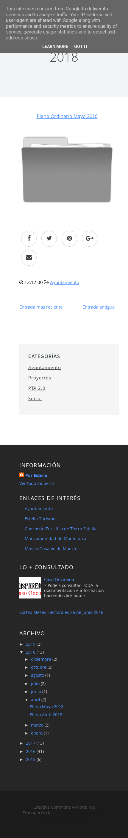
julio (36, 683)
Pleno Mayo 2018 (46, 706)
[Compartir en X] (49, 238)
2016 (31, 751)
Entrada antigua (98, 307)
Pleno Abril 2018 (46, 714)
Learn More (55, 46)
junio (36, 691)
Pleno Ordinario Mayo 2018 (67, 116)
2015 (31, 759)
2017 (31, 743)
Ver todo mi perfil (36, 483)
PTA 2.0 (37, 388)
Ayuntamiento (64, 282)
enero (37, 733)
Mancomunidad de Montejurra (55, 538)
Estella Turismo (40, 518)
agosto (38, 675)
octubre (39, 667)
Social (35, 398)
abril (36, 699)
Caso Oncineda (59, 579)
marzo (38, 725)
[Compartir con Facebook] (28, 238)
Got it (81, 46)
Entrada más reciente (41, 307)
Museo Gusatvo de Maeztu (51, 548)
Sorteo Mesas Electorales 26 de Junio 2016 (61, 612)
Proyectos (39, 378)
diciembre (41, 659)
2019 (31, 644)
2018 (31, 652)
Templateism (79, 818)
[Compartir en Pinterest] (69, 238)
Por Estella (36, 475)
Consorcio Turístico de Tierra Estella (60, 528)
